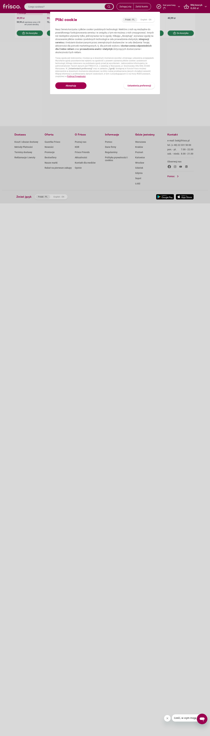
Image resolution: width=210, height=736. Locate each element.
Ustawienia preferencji (139, 85)
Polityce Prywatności (76, 76)
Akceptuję (71, 85)
